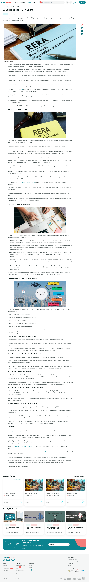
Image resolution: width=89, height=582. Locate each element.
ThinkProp (47, 451)
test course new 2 (9, 493)
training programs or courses (27, 182)
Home (16, 2)
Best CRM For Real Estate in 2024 (75, 527)
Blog (5, 14)
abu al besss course (31, 493)
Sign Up (82, 2)
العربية (30, 565)
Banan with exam (72, 493)
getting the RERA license (22, 84)
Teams (34, 2)
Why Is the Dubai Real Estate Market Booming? (54, 527)
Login (75, 2)
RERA (21, 89)
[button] (79, 476)
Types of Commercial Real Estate (33, 527)
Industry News (56, 524)
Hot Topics (13, 524)
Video (50, 524)
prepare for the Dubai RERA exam (24, 446)
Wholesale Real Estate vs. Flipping (12, 527)
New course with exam (52, 493)
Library (29, 2)
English (30, 567)
